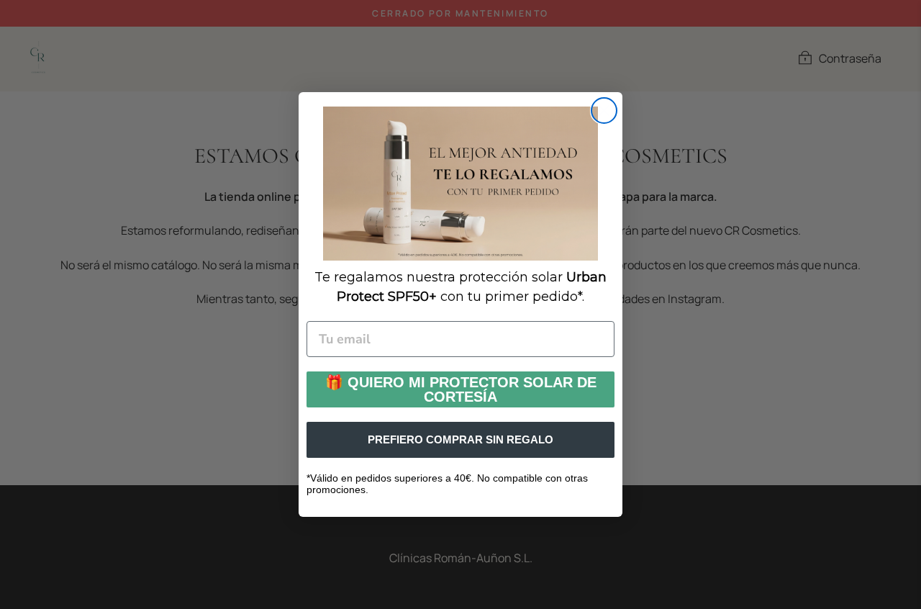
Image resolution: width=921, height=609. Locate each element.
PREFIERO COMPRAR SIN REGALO (460, 439)
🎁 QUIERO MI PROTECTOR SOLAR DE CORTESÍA (460, 389)
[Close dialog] (604, 110)
